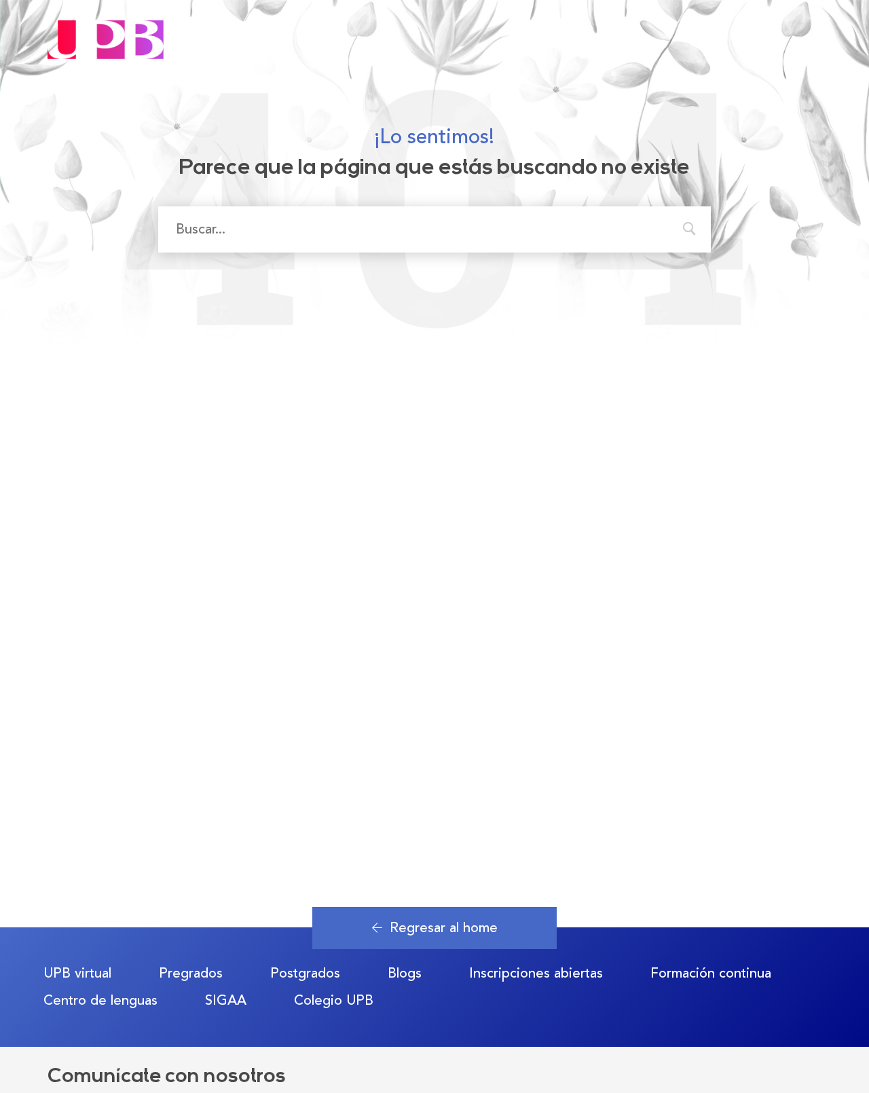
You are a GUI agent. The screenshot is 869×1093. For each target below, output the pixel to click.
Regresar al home (444, 927)
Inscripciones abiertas (536, 973)
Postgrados (305, 973)
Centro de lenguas (100, 1000)
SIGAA (225, 1000)
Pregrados (191, 973)
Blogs (405, 973)
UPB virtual (77, 973)
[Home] (106, 28)
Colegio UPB (333, 1000)
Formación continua (710, 973)
